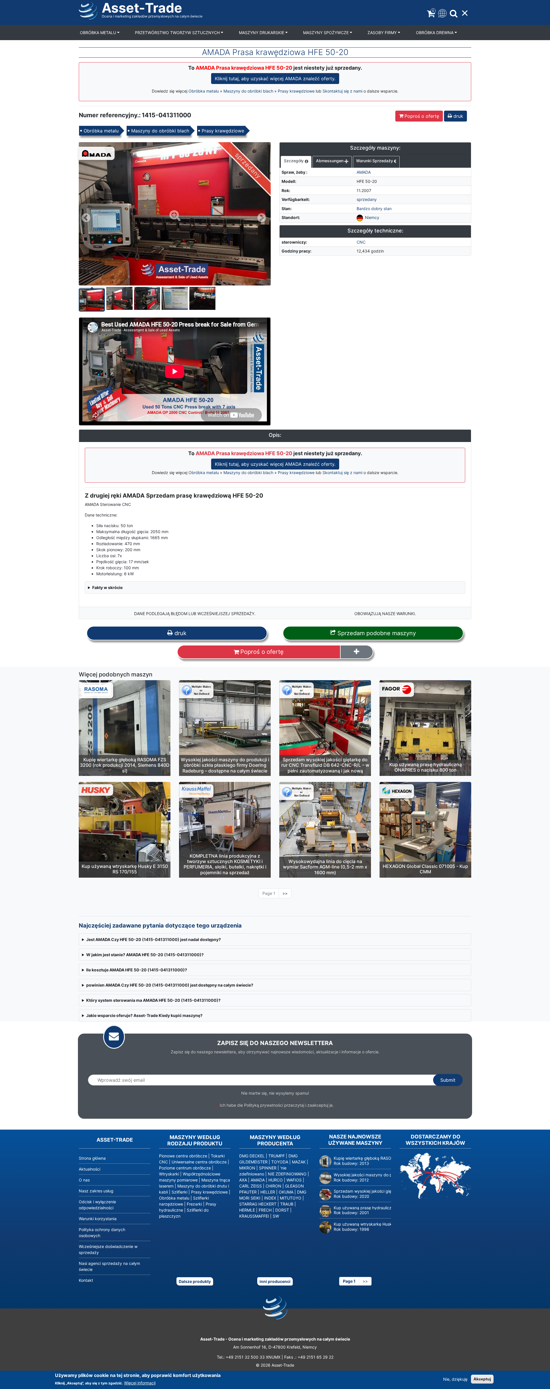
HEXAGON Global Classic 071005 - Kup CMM (425, 869)
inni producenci (275, 1281)
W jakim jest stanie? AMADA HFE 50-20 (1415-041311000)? (145, 954)
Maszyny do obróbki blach (248, 91)
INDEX (270, 1198)
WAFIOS (294, 1179)
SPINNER (267, 1167)
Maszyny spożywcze (326, 32)
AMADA (364, 172)
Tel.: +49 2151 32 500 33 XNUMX (248, 1357)
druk (457, 116)
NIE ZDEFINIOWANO (287, 1173)
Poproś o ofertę (421, 116)
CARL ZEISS (250, 1185)
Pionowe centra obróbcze (183, 1155)
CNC (361, 242)
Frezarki (194, 1204)
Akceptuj (482, 1379)
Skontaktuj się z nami (342, 91)
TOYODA (279, 1161)
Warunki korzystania (98, 1218)
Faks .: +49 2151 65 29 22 (308, 1357)
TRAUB (286, 1204)
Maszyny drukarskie (262, 32)
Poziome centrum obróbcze (185, 1167)
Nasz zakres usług (96, 1190)
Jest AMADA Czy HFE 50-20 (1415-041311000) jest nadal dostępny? (153, 939)
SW (276, 1216)
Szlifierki (179, 1192)
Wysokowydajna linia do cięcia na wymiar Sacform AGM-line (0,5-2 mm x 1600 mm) (325, 866)
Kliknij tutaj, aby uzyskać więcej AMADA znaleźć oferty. (275, 78)
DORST (282, 1210)
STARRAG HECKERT (257, 1204)
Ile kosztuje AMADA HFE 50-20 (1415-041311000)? (136, 969)
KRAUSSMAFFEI (254, 1216)
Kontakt (86, 1280)
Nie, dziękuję (455, 1379)
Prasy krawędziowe (296, 91)
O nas (84, 1179)
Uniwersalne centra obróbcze (199, 1161)
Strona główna (92, 1158)
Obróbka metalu (98, 32)
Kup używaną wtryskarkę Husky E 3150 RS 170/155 (125, 869)
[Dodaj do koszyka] (356, 652)
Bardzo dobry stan (374, 208)
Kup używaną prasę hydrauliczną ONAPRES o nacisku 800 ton (425, 767)
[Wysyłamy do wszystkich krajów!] (435, 1175)
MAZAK (299, 1161)
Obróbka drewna (435, 32)
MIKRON (247, 1167)
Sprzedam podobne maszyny (376, 633)
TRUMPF (276, 1155)
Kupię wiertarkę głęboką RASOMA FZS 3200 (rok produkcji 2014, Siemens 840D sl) (125, 765)
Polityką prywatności (263, 1105)
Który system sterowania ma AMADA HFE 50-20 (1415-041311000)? (153, 1000)
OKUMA (286, 1192)
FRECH (265, 1210)
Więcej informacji (140, 1382)
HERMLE (247, 1210)
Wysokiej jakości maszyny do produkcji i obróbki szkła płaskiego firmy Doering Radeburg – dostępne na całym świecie (225, 765)
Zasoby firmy (383, 32)
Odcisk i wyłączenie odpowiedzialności (97, 1204)
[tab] (296, 162)
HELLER (267, 1192)
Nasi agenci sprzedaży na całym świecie (109, 1266)
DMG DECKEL (252, 1155)
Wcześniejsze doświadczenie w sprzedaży (108, 1249)
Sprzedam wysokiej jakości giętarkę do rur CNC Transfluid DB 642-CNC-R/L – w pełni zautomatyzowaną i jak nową (325, 765)
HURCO (275, 1179)
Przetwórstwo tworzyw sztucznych (178, 32)
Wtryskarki (169, 1173)
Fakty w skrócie (107, 587)
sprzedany (367, 199)
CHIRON (273, 1185)
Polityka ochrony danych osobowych (102, 1232)
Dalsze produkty (195, 1281)
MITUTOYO (290, 1198)
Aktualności (89, 1169)
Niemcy (372, 217)
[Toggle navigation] (441, 12)
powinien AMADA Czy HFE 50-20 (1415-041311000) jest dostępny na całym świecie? (169, 985)
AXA (243, 1179)
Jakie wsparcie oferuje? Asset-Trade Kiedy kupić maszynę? (144, 1015)
